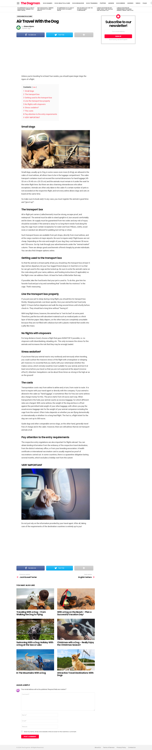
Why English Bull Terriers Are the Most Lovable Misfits (45, 9)
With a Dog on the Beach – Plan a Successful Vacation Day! (74, 613)
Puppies (103, 3)
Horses (130, 3)
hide (34, 87)
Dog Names (47, 3)
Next (134, 9)
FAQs (145, 3)
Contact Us (132, 747)
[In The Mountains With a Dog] (35, 659)
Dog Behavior (78, 3)
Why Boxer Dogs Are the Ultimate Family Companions (85, 9)
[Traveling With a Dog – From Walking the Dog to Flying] (35, 599)
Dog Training (92, 3)
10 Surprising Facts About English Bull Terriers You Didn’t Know (25, 9)
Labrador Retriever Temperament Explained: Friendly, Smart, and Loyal (125, 9)
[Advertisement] (55, 56)
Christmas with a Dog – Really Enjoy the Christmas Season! (75, 643)
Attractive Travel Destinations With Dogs (75, 674)
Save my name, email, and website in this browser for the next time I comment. (50, 732)
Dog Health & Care (62, 3)
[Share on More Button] (83, 34)
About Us (98, 747)
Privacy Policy (121, 747)
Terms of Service (108, 747)
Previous (17, 9)
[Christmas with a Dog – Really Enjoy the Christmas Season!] (76, 629)
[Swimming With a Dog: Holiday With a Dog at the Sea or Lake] (35, 629)
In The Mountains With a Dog (31, 672)
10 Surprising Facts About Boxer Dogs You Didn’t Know (65, 9)
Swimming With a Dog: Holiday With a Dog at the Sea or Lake (34, 643)
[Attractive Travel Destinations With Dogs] (76, 659)
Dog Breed (120, 3)
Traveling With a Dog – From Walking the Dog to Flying (31, 613)
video (138, 3)
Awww (111, 3)
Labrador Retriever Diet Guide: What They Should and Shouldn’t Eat (105, 9)
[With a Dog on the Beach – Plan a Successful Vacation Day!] (76, 599)
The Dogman (30, 3)
